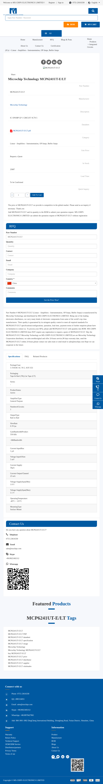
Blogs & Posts (66, 40)
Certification (55, 46)
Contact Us (39, 46)
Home (23, 40)
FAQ (27, 356)
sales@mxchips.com (76, 342)
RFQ (52, 40)
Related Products (40, 356)
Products (93, 42)
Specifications (14, 356)
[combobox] (51, 283)
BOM (72, 25)
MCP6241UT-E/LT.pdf (22, 131)
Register (52, 3)
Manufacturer (37, 40)
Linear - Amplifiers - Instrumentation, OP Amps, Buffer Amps (35, 50)
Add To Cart (37, 195)
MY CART (92, 25)
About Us (24, 46)
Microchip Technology (18, 105)
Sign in (60, 3)
